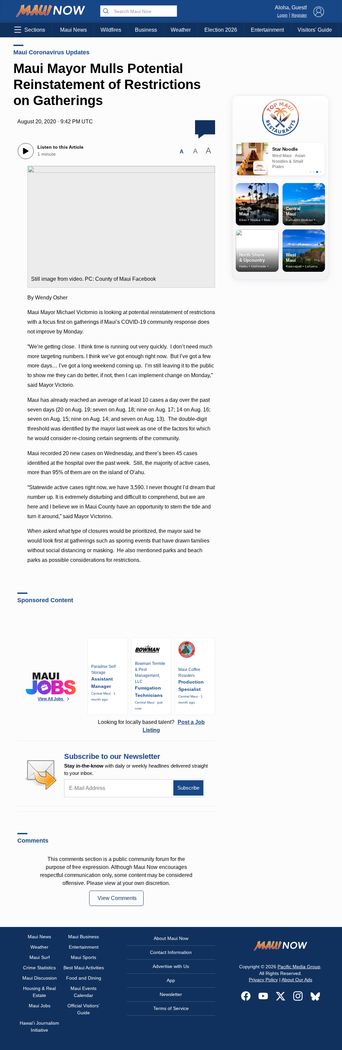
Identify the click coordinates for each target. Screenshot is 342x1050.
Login (282, 15)
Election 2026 (220, 30)
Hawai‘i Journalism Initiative (39, 1026)
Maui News (73, 30)
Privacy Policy (263, 979)
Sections (34, 30)
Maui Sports (83, 957)
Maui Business (83, 936)
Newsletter (171, 994)
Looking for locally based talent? (151, 726)
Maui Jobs (39, 1005)
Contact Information (171, 952)
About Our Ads (297, 979)
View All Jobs (51, 699)
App (171, 980)
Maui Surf (39, 957)
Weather (181, 30)
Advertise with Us (171, 966)
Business (146, 30)
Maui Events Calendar (83, 992)
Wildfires (111, 30)
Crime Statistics (39, 967)
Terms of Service (171, 1008)
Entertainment (267, 30)
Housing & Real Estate (39, 992)
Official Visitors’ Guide (83, 1009)
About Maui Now (171, 938)
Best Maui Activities (83, 967)
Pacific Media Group (299, 966)
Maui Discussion (39, 978)
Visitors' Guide (315, 30)
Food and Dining (83, 978)
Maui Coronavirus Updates (51, 52)
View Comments (117, 898)
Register (299, 15)
